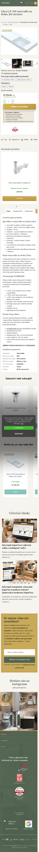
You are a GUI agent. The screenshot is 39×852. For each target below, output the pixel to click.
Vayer (19, 367)
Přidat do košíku (19, 107)
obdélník (20, 364)
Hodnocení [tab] (29, 211)
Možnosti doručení (11, 73)
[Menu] (36, 3)
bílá (18, 356)
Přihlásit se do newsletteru (19, 659)
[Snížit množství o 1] (4, 101)
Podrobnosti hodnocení (28, 22)
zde (22, 423)
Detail (15, 492)
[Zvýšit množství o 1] (12, 101)
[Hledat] (27, 3)
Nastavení (19, 434)
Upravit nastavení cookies (20, 847)
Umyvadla (20, 353)
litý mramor (21, 359)
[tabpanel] (19, 178)
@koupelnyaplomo (19, 688)
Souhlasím (20, 428)
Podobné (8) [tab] (17, 211)
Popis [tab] (8, 211)
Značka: (8, 24)
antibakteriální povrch (14, 329)
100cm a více (21, 361)
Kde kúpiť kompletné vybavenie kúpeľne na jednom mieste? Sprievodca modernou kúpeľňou (17, 590)
